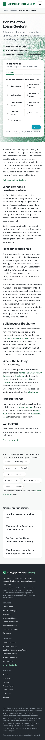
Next (36, 127)
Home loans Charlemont (14, 474)
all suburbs (33, 392)
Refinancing (10, 33)
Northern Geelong (10, 646)
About (5, 674)
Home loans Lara (11, 480)
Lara (5, 379)
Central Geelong (9, 642)
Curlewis (7, 382)
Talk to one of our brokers (14, 180)
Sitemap (6, 697)
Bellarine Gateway (10, 654)
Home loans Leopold (32, 480)
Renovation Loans (13, 47)
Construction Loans (13, 43)
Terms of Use (8, 689)
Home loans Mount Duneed (16, 468)
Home (5, 10)
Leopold (27, 379)
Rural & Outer (8, 661)
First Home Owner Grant (18, 338)
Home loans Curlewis (13, 486)
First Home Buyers (13, 29)
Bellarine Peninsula (10, 657)
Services (13, 10)
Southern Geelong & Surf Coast (15, 650)
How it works (8, 678)
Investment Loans (13, 38)
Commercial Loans (13, 52)
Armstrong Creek (27, 372)
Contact (6, 682)
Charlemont (20, 376)
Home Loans (11, 24)
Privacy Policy (28, 133)
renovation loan (25, 407)
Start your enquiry (11, 440)
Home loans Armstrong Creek (16, 461)
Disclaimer (7, 693)
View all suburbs (10, 665)
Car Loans (10, 56)
